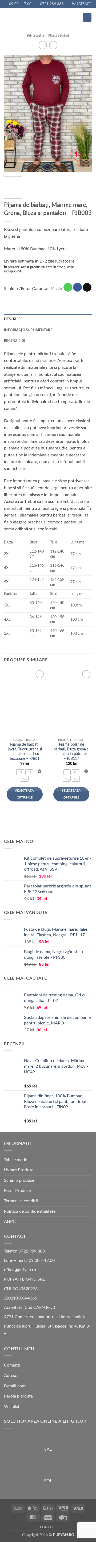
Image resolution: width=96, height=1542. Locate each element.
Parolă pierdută (18, 1396)
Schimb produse (19, 1180)
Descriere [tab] (13, 319)
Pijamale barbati (58, 35)
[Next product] (43, 45)
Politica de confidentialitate (29, 1211)
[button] (7, 17)
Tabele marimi (17, 1160)
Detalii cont (15, 1386)
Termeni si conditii (21, 1201)
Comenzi (12, 1365)
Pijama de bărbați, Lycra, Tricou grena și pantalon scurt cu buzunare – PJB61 (25, 752)
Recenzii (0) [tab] (14, 340)
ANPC (10, 1221)
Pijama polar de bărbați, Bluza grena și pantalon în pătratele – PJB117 (71, 752)
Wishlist (11, 1406)
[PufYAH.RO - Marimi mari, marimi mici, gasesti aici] (48, 17)
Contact (48, 1527)
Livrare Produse (18, 1170)
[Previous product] (53, 45)
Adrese (10, 1375)
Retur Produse (17, 1190)
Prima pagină (35, 35)
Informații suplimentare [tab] (28, 330)
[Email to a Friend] (87, 287)
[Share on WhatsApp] (67, 287)
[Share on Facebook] (77, 287)
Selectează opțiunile (24, 794)
